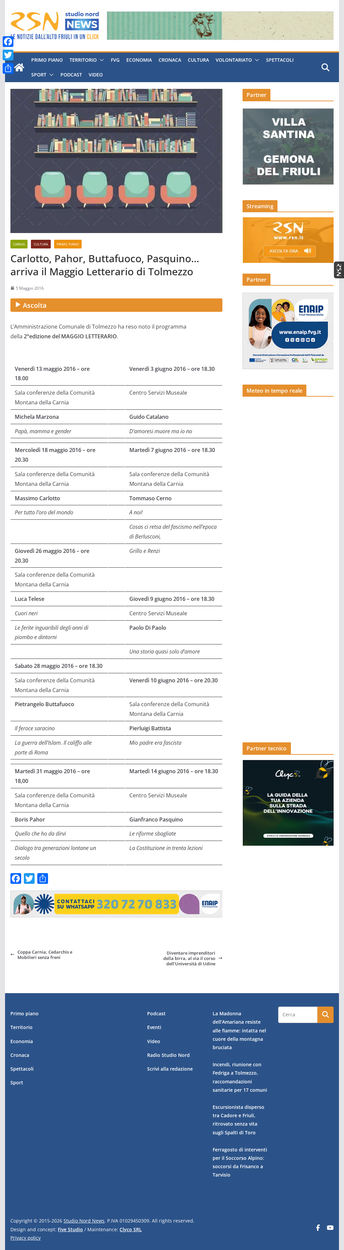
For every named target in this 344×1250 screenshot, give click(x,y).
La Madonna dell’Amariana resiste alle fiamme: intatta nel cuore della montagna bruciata (239, 1030)
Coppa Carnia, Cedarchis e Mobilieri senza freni (44, 954)
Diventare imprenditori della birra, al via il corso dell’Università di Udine (189, 958)
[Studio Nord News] (19, 67)
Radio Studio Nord (168, 1055)
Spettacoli (280, 60)
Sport (38, 74)
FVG (115, 60)
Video (96, 74)
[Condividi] (8, 68)
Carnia (19, 244)
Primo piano (47, 60)
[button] (100, 60)
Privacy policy (25, 1238)
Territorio (83, 60)
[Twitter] (8, 55)
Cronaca (170, 60)
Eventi (154, 1027)
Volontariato (234, 60)
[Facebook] (8, 41)
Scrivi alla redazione (170, 1069)
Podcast (71, 74)
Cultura (198, 60)
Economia (139, 60)
